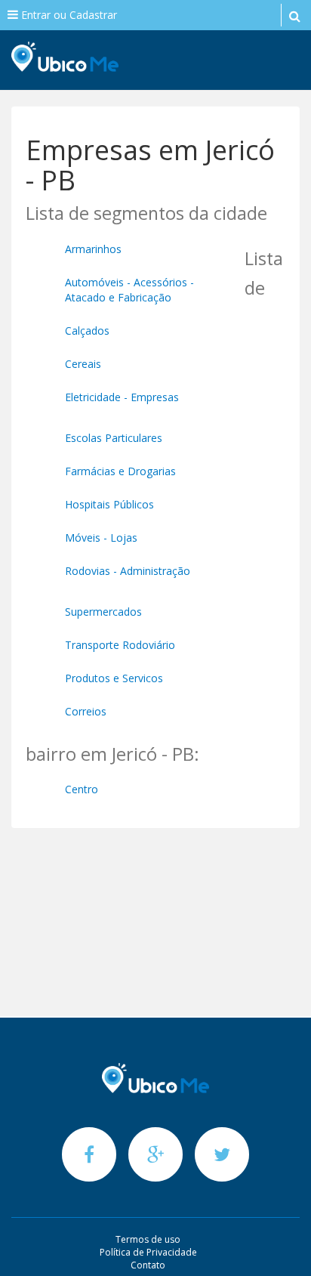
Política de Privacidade (148, 1252)
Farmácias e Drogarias (120, 471)
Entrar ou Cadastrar (67, 15)
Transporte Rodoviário (120, 645)
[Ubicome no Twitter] (222, 1154)
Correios (85, 711)
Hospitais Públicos (109, 504)
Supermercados (103, 611)
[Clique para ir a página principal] (155, 1078)
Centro (81, 789)
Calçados (87, 330)
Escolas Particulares (113, 438)
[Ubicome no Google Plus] (157, 1154)
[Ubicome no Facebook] (90, 1154)
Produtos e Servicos (114, 678)
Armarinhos (93, 249)
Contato (148, 1265)
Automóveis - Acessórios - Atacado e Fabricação (129, 289)
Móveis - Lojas (101, 537)
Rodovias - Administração (127, 571)
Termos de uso (147, 1239)
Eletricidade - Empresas (122, 397)
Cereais (83, 364)
